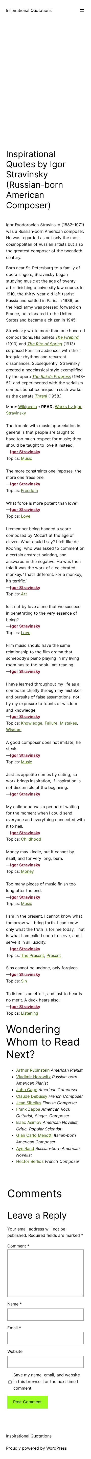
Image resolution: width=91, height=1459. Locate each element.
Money (27, 871)
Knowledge (31, 723)
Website (14, 1351)
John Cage (26, 1089)
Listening (29, 1013)
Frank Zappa (28, 1109)
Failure (51, 723)
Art (24, 593)
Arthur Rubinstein (33, 1070)
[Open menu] (82, 10)
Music (26, 458)
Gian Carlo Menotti (34, 1135)
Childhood (31, 839)
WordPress (56, 1448)
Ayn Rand (25, 1148)
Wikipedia (27, 406)
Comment (18, 1245)
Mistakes (68, 723)
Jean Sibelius (28, 1102)
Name (14, 1303)
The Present (32, 955)
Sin (24, 980)
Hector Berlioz (30, 1161)
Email (14, 1327)
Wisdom (13, 729)
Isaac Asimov (28, 1122)
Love (25, 516)
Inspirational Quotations (29, 10)
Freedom (29, 490)
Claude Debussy (31, 1096)
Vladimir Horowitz (33, 1076)
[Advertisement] (45, 83)
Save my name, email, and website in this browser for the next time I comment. (46, 1381)
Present (54, 955)
